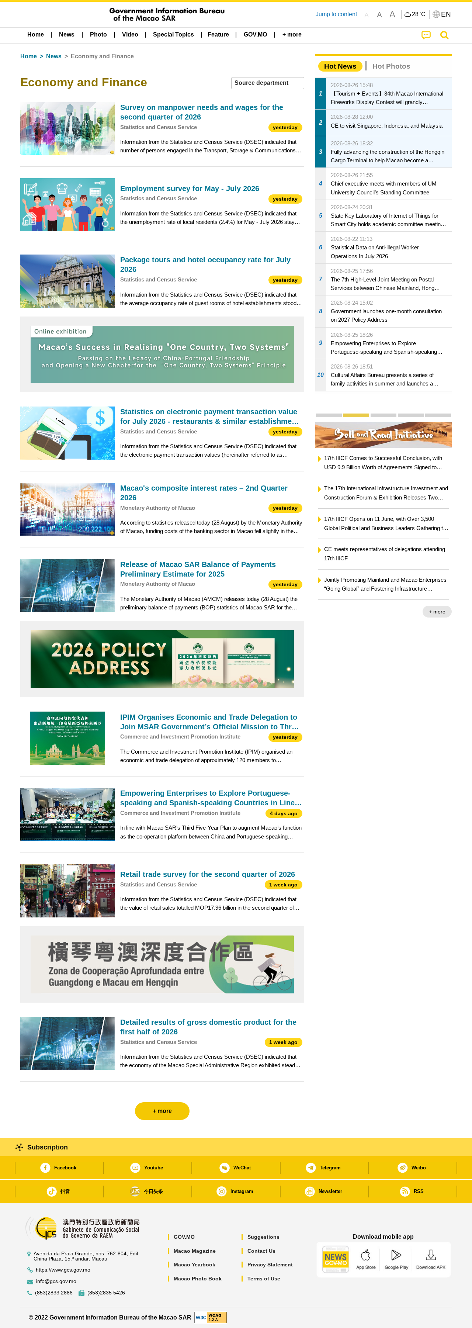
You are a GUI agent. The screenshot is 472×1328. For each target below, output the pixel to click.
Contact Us (261, 1251)
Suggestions (263, 1237)
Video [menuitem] (130, 34)
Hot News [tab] (340, 66)
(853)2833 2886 (54, 1293)
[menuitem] (66, 35)
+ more (437, 612)
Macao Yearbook (194, 1265)
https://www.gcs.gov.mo (63, 1270)
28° (419, 14)
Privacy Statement (270, 1265)
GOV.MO (184, 1237)
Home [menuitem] (35, 34)
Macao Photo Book (198, 1279)
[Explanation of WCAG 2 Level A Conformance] (210, 1317)
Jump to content (336, 14)
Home (28, 56)
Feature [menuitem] (218, 34)
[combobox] (268, 83)
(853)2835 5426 (106, 1293)
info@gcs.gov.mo (56, 1281)
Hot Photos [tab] (391, 66)
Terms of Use (263, 1279)
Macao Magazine (195, 1251)
